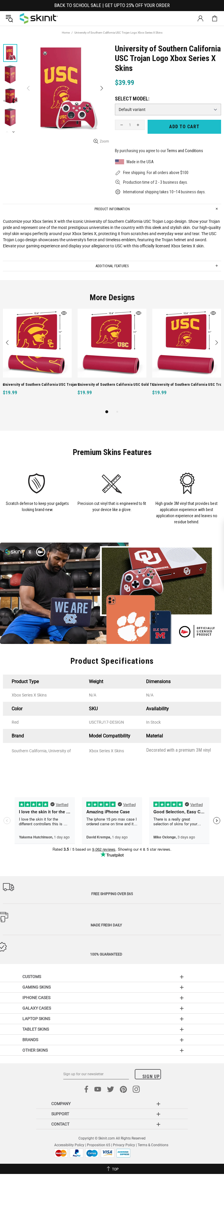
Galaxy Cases (36, 1008)
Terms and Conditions (185, 150)
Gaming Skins (36, 987)
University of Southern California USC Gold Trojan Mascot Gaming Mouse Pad (118, 384)
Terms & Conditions (153, 1145)
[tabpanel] (37, 358)
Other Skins (35, 1050)
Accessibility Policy (69, 1145)
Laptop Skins (36, 1018)
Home (66, 32)
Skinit (39, 18)
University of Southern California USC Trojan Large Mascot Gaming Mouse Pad (43, 384)
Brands (30, 1039)
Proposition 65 (98, 1145)
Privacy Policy (124, 1145)
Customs (31, 976)
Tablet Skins (35, 1029)
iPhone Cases (36, 997)
